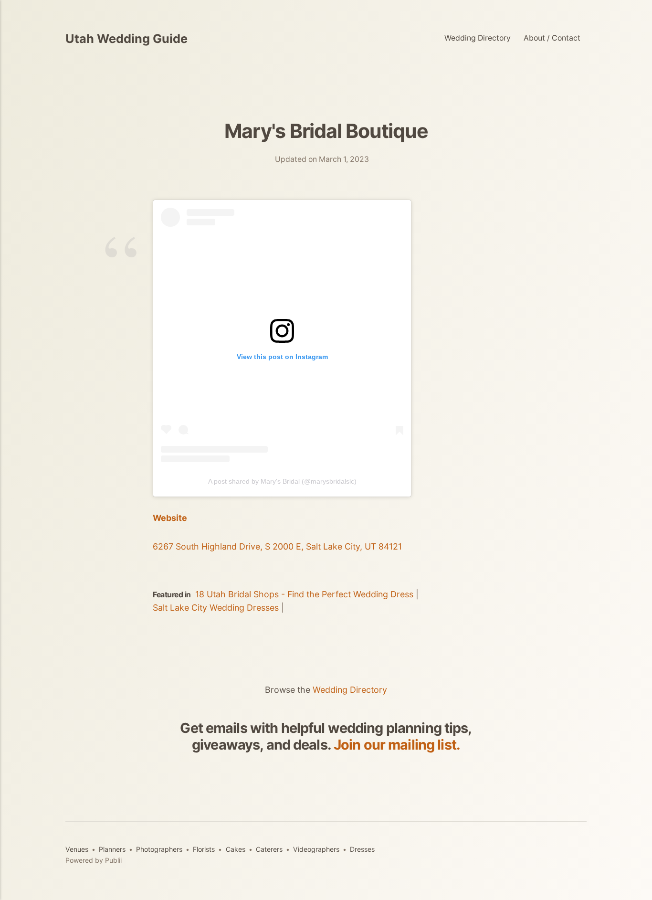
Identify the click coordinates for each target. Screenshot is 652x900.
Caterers (269, 849)
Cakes (235, 849)
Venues (76, 849)
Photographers (159, 849)
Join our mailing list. (397, 744)
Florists (204, 849)
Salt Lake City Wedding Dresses (216, 608)
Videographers (316, 849)
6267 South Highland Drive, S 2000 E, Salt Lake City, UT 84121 (277, 546)
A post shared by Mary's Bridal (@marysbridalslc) (282, 481)
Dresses (362, 849)
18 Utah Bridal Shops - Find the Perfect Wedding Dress (304, 594)
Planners (112, 849)
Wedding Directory (477, 37)
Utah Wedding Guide (126, 38)
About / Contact (552, 37)
